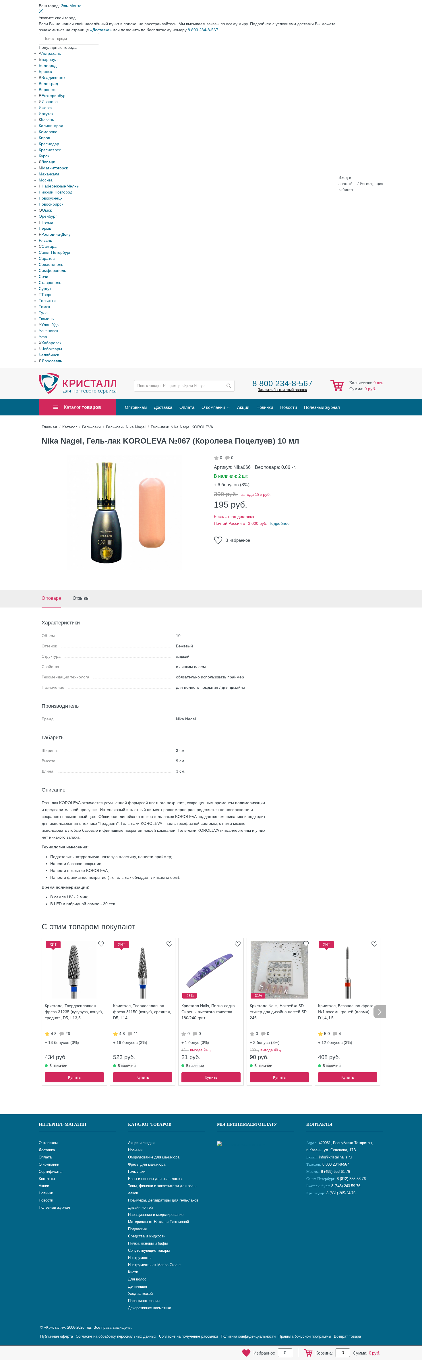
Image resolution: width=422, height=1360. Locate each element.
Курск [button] (44, 156)
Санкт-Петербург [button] (55, 252)
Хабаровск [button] (51, 343)
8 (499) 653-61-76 (335, 1171)
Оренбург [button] (48, 216)
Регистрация (371, 183)
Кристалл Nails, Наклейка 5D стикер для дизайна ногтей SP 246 (278, 1011)
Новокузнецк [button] (50, 198)
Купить (74, 1077)
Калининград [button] (51, 125)
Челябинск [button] (49, 355)
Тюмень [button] (46, 318)
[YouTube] (326, 1212)
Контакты (319, 1124)
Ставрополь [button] (50, 282)
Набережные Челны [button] (61, 186)
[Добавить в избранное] (101, 944)
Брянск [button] (45, 71)
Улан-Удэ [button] (50, 324)
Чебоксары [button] (51, 349)
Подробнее (279, 523)
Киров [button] (44, 138)
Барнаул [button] (49, 59)
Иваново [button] (50, 101)
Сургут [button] (45, 288)
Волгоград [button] (48, 83)
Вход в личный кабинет (345, 183)
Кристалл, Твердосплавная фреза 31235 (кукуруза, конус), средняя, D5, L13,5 (74, 1011)
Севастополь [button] (51, 264)
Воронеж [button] (47, 89)
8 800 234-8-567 (203, 30)
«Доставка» (101, 30)
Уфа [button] (43, 336)
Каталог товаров (149, 1124)
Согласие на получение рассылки (188, 1336)
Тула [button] (43, 312)
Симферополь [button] (52, 270)
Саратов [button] (47, 258)
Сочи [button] (43, 276)
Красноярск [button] (50, 150)
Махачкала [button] (49, 174)
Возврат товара (347, 1336)
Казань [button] (47, 119)
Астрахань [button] (51, 53)
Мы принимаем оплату (247, 1124)
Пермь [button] (45, 228)
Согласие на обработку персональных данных (116, 1336)
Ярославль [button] (52, 361)
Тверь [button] (46, 294)
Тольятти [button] (47, 300)
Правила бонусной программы (304, 1336)
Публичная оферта (56, 1336)
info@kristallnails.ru (335, 1157)
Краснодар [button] (49, 144)
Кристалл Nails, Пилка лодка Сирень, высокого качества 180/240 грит (208, 1011)
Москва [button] (46, 180)
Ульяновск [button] (48, 330)
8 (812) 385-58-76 (351, 1179)
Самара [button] (49, 246)
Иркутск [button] (46, 113)
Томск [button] (44, 306)
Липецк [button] (48, 162)
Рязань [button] (45, 240)
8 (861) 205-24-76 (340, 1193)
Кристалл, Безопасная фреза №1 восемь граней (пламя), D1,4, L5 (345, 1011)
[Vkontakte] (312, 1212)
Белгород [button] (48, 65)
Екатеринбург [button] (54, 95)
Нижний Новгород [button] (55, 192)
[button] (71, 5)
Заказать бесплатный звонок (282, 390)
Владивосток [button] (53, 77)
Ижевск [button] (45, 107)
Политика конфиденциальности (248, 1336)
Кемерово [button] (48, 131)
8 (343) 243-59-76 (345, 1186)
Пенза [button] (47, 222)
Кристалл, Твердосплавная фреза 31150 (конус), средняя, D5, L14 (142, 1011)
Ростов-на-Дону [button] (56, 234)
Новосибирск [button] (51, 204)
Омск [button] (47, 210)
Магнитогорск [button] (55, 168)
